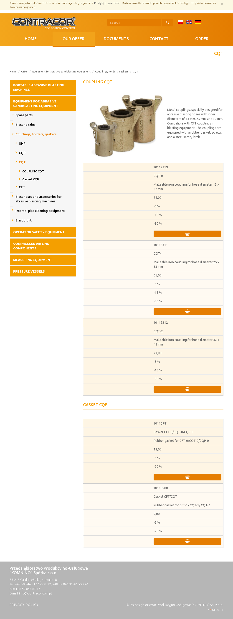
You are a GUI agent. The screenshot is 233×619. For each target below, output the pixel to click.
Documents (116, 38)
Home (31, 38)
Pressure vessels (29, 271)
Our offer (73, 38)
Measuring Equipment (32, 260)
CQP (22, 153)
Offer (24, 71)
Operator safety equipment (39, 232)
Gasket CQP (30, 179)
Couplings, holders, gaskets (111, 71)
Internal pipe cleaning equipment (40, 211)
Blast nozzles (25, 125)
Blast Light (23, 220)
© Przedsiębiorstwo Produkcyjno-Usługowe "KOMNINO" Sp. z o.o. (175, 605)
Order (201, 38)
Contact (159, 38)
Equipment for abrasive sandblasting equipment (61, 71)
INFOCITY (217, 609)
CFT (22, 187)
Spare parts (24, 115)
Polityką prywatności (107, 3)
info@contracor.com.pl (35, 593)
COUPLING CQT (33, 171)
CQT (22, 162)
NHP (22, 143)
